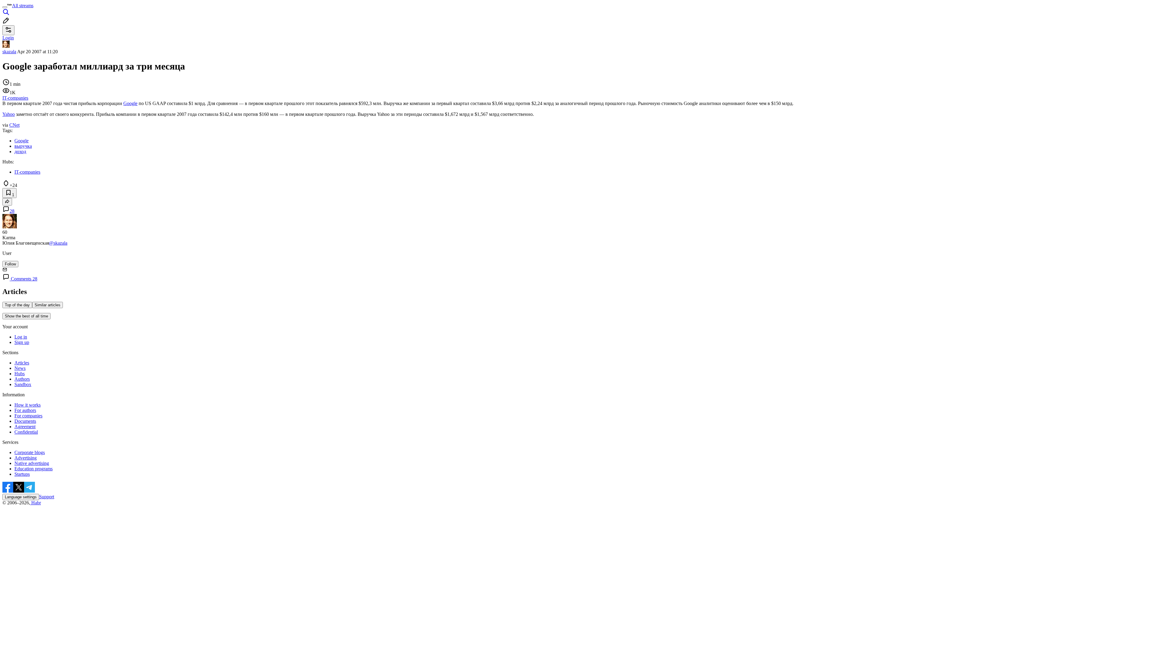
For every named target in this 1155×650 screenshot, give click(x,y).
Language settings (21, 497)
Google (130, 103)
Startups (22, 474)
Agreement (24, 426)
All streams (22, 5)
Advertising (25, 457)
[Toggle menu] (4, 7)
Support (46, 496)
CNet (14, 125)
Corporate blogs (29, 452)
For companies (28, 415)
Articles (21, 362)
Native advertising (31, 463)
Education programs (33, 468)
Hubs (19, 373)
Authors (22, 379)
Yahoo (8, 114)
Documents (25, 421)
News (20, 368)
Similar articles (47, 305)
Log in (20, 336)
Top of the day (17, 305)
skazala (9, 51)
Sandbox (22, 384)
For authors (25, 410)
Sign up (21, 342)
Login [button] (8, 37)
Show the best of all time (26, 316)
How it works (27, 404)
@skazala (58, 243)
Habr (35, 502)
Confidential (26, 432)
